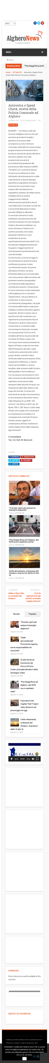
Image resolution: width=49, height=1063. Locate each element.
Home (8, 72)
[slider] (22, 759)
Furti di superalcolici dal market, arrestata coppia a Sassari (33, 597)
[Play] (11, 759)
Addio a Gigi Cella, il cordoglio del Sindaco (16, 595)
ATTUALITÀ (17, 72)
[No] (45, 1053)
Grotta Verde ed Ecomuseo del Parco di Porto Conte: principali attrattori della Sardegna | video (24, 666)
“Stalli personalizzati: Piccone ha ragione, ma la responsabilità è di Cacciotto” (24, 644)
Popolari (32, 614)
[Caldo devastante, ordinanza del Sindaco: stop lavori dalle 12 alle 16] (24, 557)
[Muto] (33, 759)
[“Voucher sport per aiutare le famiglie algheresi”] (24, 493)
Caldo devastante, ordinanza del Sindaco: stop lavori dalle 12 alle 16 (24, 573)
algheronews (31, 120)
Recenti (16, 614)
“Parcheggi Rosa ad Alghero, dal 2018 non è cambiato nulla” (24, 541)
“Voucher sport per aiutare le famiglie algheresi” (22, 509)
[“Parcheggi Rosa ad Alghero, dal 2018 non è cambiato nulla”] (24, 526)
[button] (24, 752)
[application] (24, 752)
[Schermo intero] (37, 759)
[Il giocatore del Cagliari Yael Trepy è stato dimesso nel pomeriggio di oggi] (14, 703)
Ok (24, 1059)
